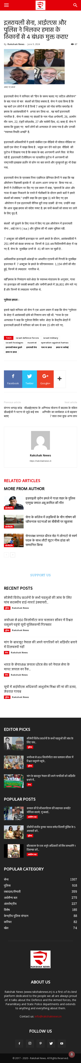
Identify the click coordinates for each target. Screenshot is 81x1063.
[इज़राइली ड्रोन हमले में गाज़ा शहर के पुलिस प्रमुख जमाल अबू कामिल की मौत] (14, 503)
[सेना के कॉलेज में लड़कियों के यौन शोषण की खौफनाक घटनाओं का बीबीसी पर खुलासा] (14, 521)
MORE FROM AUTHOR (24, 489)
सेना (6, 652)
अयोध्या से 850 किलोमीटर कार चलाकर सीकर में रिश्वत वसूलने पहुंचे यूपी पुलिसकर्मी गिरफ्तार (38, 623)
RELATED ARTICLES (22, 481)
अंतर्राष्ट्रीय (9, 507)
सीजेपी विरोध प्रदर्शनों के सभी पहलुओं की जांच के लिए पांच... (50, 740)
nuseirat (32, 342)
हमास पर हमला (11, 351)
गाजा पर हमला (46, 347)
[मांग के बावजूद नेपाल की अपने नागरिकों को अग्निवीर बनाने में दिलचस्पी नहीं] (14, 781)
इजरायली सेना (31, 347)
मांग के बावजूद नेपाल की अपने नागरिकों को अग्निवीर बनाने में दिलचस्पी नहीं (40, 645)
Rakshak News (15, 44)
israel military (50, 337)
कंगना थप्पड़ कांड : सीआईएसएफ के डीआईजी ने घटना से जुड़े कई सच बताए (22, 412)
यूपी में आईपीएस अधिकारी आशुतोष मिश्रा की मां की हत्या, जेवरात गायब (40, 689)
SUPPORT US (40, 575)
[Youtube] (62, 1044)
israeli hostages (14, 342)
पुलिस (7, 608)
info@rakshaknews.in (48, 1016)
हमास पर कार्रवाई (62, 347)
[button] (75, 5)
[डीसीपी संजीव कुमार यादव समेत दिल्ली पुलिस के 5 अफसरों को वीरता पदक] (14, 832)
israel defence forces (27, 337)
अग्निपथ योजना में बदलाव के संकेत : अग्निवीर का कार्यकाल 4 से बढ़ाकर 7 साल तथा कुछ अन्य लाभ (59, 412)
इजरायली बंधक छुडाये (14, 347)
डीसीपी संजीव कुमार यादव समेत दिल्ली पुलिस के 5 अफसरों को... (51, 829)
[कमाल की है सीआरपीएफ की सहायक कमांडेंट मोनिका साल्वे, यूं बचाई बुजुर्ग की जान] (14, 813)
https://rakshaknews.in (40, 461)
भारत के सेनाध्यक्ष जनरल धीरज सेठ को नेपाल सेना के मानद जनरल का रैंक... (37, 667)
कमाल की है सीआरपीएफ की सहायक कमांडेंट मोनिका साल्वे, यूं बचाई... (49, 810)
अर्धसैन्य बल (32, 816)
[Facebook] (19, 1044)
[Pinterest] (40, 1044)
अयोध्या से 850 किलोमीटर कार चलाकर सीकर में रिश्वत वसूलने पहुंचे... (50, 759)
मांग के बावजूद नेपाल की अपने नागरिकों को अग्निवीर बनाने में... (51, 778)
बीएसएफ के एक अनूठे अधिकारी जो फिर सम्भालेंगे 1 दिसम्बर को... (51, 848)
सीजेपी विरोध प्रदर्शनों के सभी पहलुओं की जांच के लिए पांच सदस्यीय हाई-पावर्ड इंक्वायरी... (38, 600)
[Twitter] (51, 1044)
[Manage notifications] (72, 1054)
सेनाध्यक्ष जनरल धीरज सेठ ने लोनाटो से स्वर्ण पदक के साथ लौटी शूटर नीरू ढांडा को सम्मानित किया (51, 540)
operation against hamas (54, 342)
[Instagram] (30, 1044)
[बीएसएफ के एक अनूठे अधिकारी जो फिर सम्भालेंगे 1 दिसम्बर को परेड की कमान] (14, 851)
